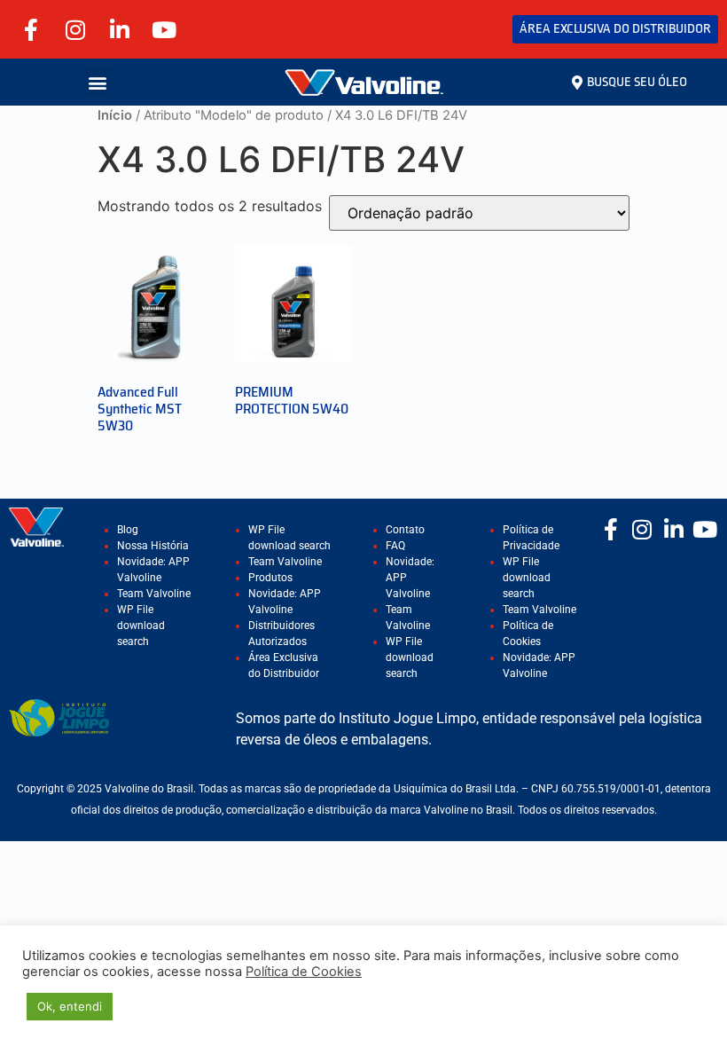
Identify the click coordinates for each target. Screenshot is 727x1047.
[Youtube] (164, 29)
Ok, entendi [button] (69, 1006)
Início (115, 115)
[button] (98, 82)
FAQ (395, 545)
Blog (127, 530)
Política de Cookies (304, 972)
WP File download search (141, 625)
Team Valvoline (154, 593)
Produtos (270, 577)
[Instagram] (75, 29)
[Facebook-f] (31, 29)
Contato (405, 530)
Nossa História (153, 545)
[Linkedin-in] (120, 29)
